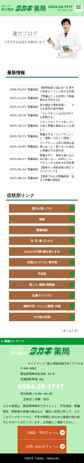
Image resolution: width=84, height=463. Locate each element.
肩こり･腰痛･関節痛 (42, 284)
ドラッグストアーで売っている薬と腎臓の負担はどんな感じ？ (57, 125)
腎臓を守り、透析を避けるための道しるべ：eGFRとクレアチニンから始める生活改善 (57, 159)
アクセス (77, 363)
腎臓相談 (42, 230)
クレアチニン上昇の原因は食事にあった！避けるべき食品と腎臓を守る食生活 (57, 146)
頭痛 (42, 219)
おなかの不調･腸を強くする (42, 251)
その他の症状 (42, 317)
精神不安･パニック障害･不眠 (42, 306)
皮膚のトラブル (42, 295)
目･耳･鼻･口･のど (42, 240)
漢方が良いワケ (42, 208)
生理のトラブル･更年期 (42, 262)
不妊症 (42, 273)
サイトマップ (36, 363)
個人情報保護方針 (58, 363)
